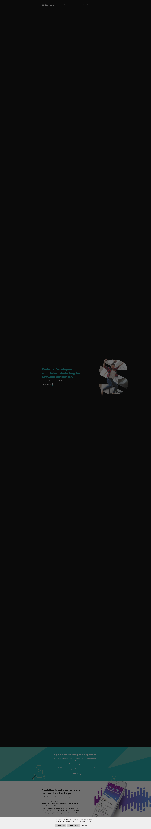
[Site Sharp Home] (48, 5)
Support (90, 2)
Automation (81, 5)
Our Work (95, 5)
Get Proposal (104, 4)
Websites (64, 5)
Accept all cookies (61, 825)
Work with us (47, 384)
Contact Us (106, 2)
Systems (88, 5)
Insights (95, 2)
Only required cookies (73, 825)
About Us (101, 2)
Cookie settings (85, 825)
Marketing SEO (72, 5)
